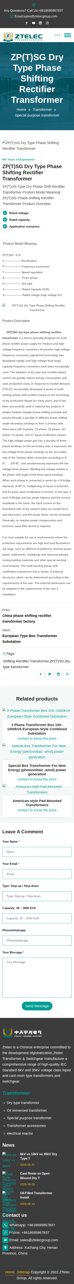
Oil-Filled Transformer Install (36, 1195)
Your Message (13, 952)
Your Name (11, 841)
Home (21, 110)
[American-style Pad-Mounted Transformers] (37, 789)
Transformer (42, 110)
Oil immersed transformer (27, 1110)
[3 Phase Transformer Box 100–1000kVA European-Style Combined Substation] (37, 713)
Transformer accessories (26, 1126)
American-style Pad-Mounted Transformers (37, 803)
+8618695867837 (50, 10)
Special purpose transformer (37, 115)
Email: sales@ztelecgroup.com (33, 1240)
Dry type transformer (23, 1103)
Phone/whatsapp (13, 930)
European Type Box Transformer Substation (29, 639)
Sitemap (23, 1272)
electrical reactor (20, 1133)
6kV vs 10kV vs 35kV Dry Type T (38, 1156)
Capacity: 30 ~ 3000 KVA (19, 908)
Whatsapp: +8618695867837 (32, 1225)
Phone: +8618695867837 (29, 1233)
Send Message (37, 1006)
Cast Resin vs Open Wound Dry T (35, 1176)
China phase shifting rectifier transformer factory (26, 618)
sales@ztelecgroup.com (40, 16)
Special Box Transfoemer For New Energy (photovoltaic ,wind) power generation (37, 770)
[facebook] (27, 23)
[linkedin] (40, 23)
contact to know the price (37, 739)
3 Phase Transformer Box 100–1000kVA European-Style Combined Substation (37, 729)
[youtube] (34, 23)
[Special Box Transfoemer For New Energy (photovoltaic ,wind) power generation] (37, 751)
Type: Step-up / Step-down (20, 886)
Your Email (10, 863)
